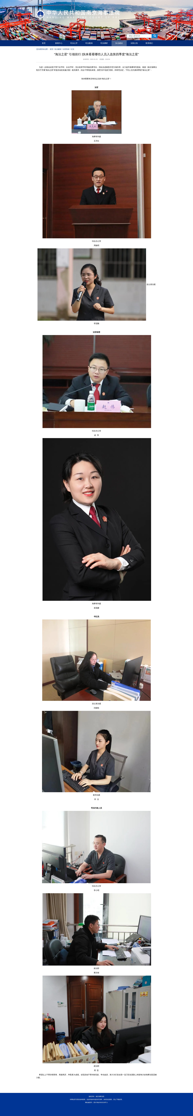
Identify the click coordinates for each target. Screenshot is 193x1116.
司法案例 (89, 43)
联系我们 (149, 43)
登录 (141, 5)
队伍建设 (119, 43)
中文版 (154, 5)
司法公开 (74, 43)
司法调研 (104, 43)
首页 (44, 43)
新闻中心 (58, 43)
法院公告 (134, 43)
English (147, 5)
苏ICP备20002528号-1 (101, 1102)
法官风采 (66, 49)
